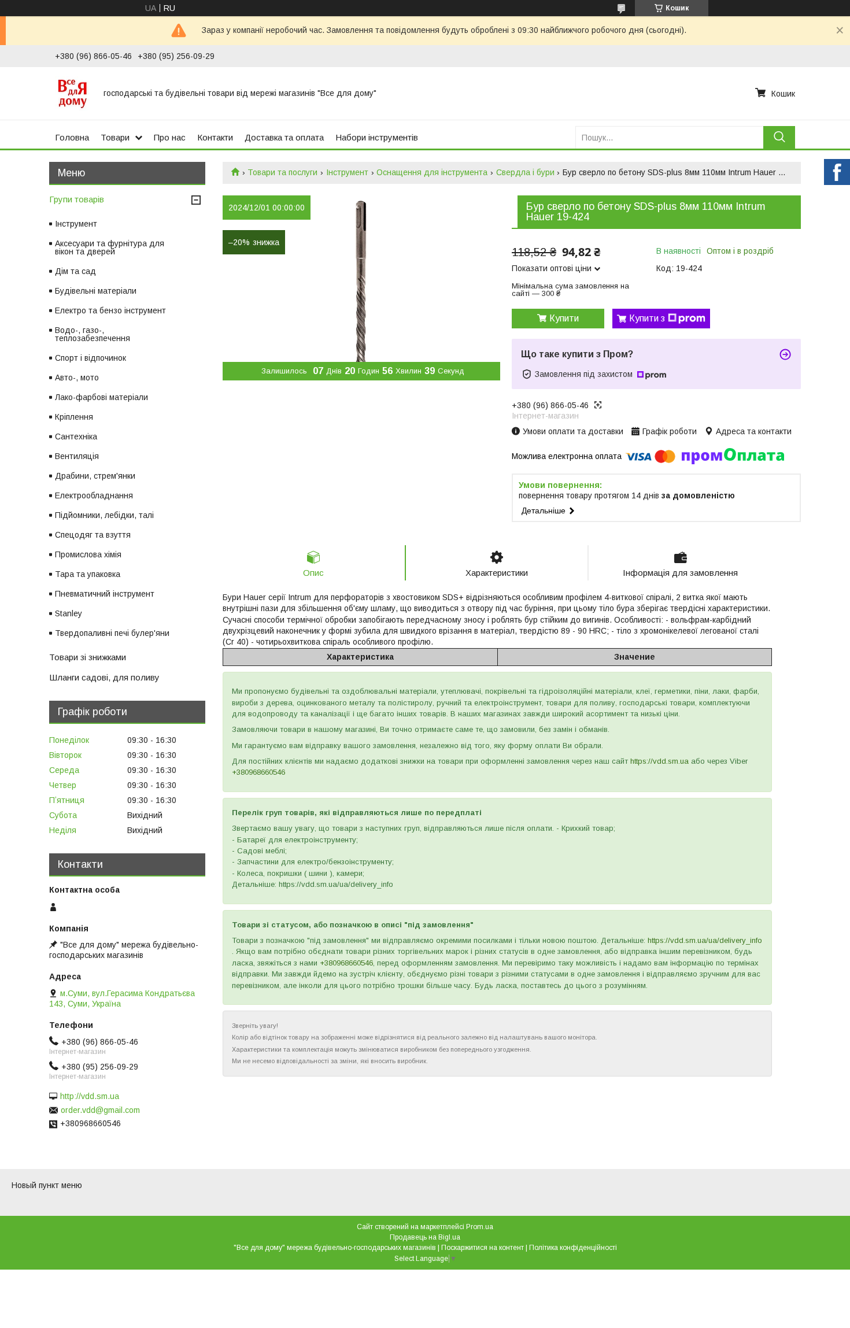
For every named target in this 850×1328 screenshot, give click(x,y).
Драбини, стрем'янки (95, 475)
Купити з (647, 318)
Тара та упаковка (87, 574)
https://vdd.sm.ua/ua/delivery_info (705, 940)
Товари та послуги (282, 172)
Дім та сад (75, 271)
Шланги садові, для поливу (104, 677)
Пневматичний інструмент (104, 593)
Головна (72, 137)
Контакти (215, 137)
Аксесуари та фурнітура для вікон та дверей (109, 247)
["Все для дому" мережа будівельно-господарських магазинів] (72, 93)
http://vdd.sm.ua (89, 1096)
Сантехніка (76, 436)
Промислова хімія (88, 554)
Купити (564, 318)
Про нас (170, 137)
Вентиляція (77, 456)
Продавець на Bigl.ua (425, 1237)
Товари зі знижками (87, 657)
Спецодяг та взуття (93, 534)
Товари (115, 137)
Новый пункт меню (47, 1185)
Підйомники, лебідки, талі (104, 515)
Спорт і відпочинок (90, 357)
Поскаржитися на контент (482, 1248)
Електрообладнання (94, 495)
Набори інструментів (376, 137)
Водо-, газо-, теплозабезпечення (92, 334)
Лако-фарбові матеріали (101, 397)
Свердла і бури (525, 172)
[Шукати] (779, 137)
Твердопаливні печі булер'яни (112, 633)
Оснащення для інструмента (431, 172)
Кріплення (74, 416)
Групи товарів (76, 199)
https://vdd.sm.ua (659, 761)
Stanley (68, 613)
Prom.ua (479, 1227)
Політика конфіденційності (573, 1248)
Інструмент (347, 172)
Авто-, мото (77, 377)
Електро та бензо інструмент (110, 310)
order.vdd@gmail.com (100, 1110)
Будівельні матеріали (95, 290)
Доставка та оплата (284, 137)
